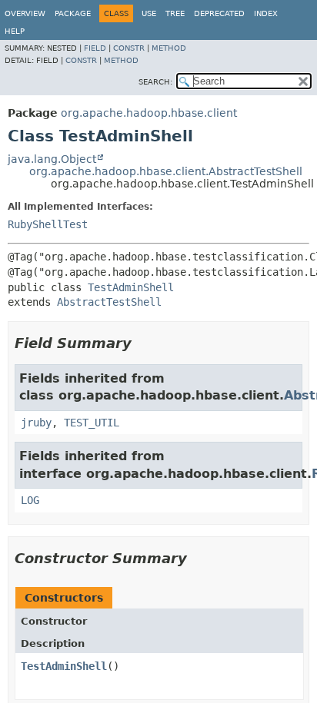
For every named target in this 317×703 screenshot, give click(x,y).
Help (15, 31)
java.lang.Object (52, 159)
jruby (36, 422)
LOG (30, 500)
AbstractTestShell (109, 302)
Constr (129, 48)
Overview (25, 13)
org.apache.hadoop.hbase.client (149, 113)
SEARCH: (155, 82)
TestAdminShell (131, 287)
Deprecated (219, 13)
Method (169, 48)
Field (95, 48)
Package (73, 13)
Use (149, 13)
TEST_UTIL (91, 422)
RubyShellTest (48, 224)
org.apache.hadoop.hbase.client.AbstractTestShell (165, 171)
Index (266, 13)
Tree (175, 13)
